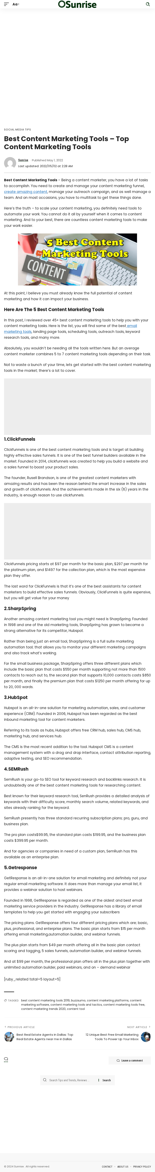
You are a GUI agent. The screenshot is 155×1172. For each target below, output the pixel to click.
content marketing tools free (124, 1005)
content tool (76, 1009)
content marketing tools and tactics (76, 1005)
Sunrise (23, 160)
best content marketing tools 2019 (45, 1000)
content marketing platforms (108, 1000)
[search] (148, 4)
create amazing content (25, 191)
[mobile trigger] (7, 4)
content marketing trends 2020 (43, 1009)
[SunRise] (77, 4)
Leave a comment (132, 1060)
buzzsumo (78, 1000)
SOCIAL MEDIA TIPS (17, 129)
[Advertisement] (77, 36)
